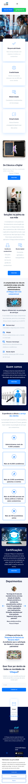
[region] (14, 770)
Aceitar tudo (14, 772)
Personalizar (14, 776)
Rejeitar (14, 780)
